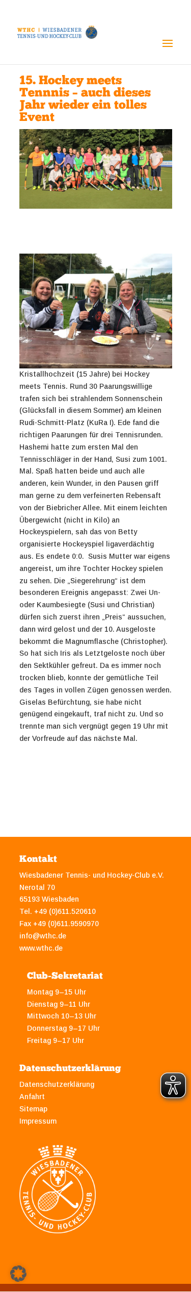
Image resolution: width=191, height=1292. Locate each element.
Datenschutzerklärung (56, 1084)
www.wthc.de (41, 948)
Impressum (38, 1121)
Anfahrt (32, 1096)
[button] (18, 1273)
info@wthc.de (42, 936)
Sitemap (33, 1109)
